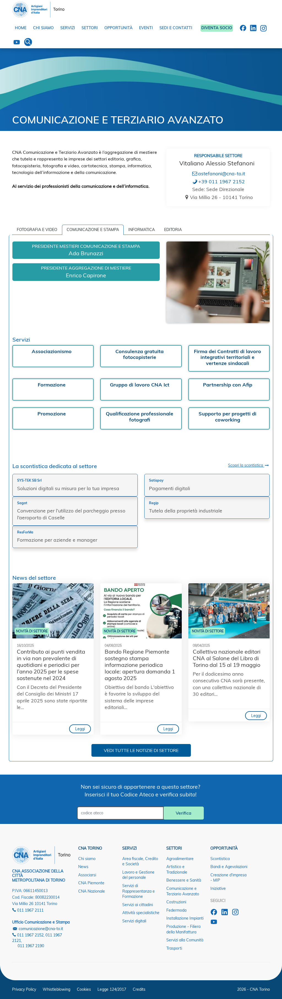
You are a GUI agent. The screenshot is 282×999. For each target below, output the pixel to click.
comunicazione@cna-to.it (40, 928)
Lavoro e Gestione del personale (138, 875)
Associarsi (87, 874)
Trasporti (174, 948)
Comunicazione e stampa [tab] (93, 229)
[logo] (38, 8)
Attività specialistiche (140, 912)
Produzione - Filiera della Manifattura (183, 929)
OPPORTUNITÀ (118, 27)
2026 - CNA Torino (253, 989)
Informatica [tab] (141, 229)
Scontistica (220, 858)
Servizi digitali (134, 921)
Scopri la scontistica (246, 465)
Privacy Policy (24, 989)
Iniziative (218, 888)
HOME (20, 27)
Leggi (80, 728)
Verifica (183, 813)
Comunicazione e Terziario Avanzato (182, 891)
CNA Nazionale (91, 891)
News (83, 866)
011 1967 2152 (30, 935)
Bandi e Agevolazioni (228, 866)
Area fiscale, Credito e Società (140, 861)
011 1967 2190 (31, 945)
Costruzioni (176, 901)
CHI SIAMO (43, 27)
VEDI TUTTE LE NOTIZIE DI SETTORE (141, 750)
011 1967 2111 (30, 910)
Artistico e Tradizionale (176, 869)
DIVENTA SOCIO (216, 27)
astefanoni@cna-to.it (221, 173)
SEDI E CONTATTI (175, 27)
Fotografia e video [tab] (37, 229)
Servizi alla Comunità (184, 940)
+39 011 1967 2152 (221, 181)
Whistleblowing (56, 989)
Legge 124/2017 (111, 989)
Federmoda (176, 910)
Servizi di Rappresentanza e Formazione (138, 891)
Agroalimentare (180, 858)
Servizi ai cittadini (137, 904)
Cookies (84, 989)
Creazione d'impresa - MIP (228, 877)
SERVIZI (67, 27)
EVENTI (146, 27)
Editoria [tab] (173, 229)
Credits (139, 989)
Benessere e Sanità (183, 880)
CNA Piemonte (91, 882)
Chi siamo (87, 858)
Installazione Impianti (185, 918)
